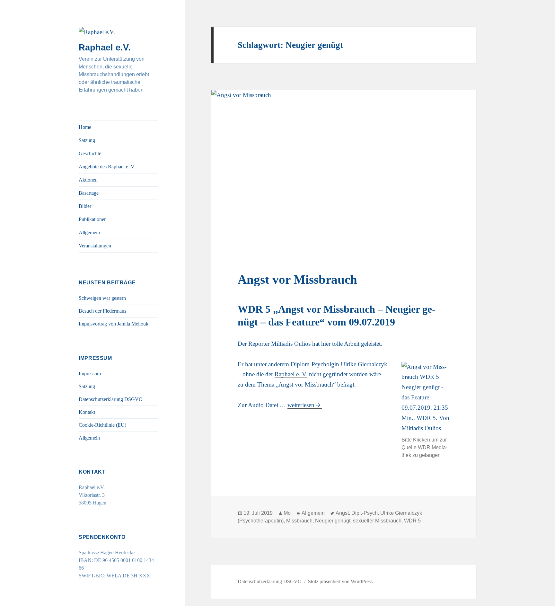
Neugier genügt (332, 520)
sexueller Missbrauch (377, 520)
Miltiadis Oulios (291, 343)
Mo (287, 513)
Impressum (90, 373)
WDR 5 (412, 520)
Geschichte (90, 153)
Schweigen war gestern (102, 298)
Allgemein (89, 232)
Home (85, 127)
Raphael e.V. (105, 47)
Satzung (87, 140)
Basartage (89, 193)
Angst (342, 513)
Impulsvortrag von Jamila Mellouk (113, 323)
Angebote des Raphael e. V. (107, 166)
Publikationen (93, 219)
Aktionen (88, 180)
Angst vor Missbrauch (297, 279)
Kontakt (87, 412)
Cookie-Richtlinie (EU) (102, 425)
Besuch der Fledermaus (102, 311)
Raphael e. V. (291, 374)
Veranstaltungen (95, 245)
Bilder (85, 206)
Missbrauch (299, 520)
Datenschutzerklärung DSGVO (111, 399)
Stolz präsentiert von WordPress (340, 581)
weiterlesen (304, 405)
